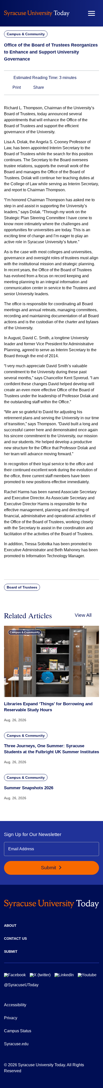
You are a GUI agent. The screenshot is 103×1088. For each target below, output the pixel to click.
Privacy (10, 1018)
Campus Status (17, 1031)
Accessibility (15, 1005)
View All (83, 615)
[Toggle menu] (91, 13)
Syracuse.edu (16, 1044)
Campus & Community (26, 34)
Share (38, 87)
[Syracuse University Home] (37, 13)
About (10, 926)
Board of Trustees (22, 587)
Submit (49, 867)
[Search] (77, 13)
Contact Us (15, 938)
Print (16, 87)
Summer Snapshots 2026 (28, 788)
